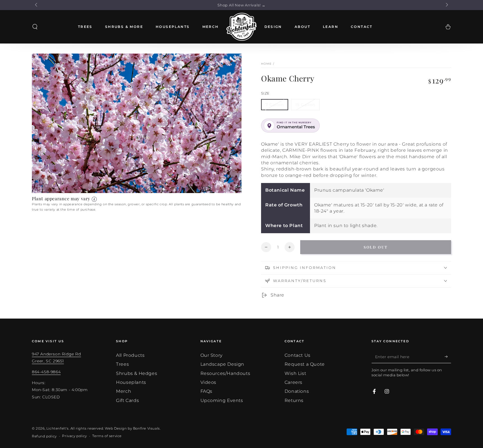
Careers (293, 382)
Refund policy (44, 436)
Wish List (295, 373)
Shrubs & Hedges (136, 373)
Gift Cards (127, 400)
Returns (294, 400)
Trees (122, 364)
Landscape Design (222, 364)
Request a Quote (305, 364)
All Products (130, 355)
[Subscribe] (448, 357)
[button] (35, 27)
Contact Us (298, 355)
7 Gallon (275, 104)
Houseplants (131, 382)
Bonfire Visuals (146, 428)
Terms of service (107, 436)
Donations (297, 391)
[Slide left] (36, 5)
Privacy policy (74, 436)
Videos (208, 382)
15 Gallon (305, 104)
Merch (123, 391)
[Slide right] (446, 5)
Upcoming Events (221, 400)
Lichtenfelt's (57, 428)
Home (266, 64)
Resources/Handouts (225, 373)
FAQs (206, 391)
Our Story (211, 355)
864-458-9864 (46, 371)
